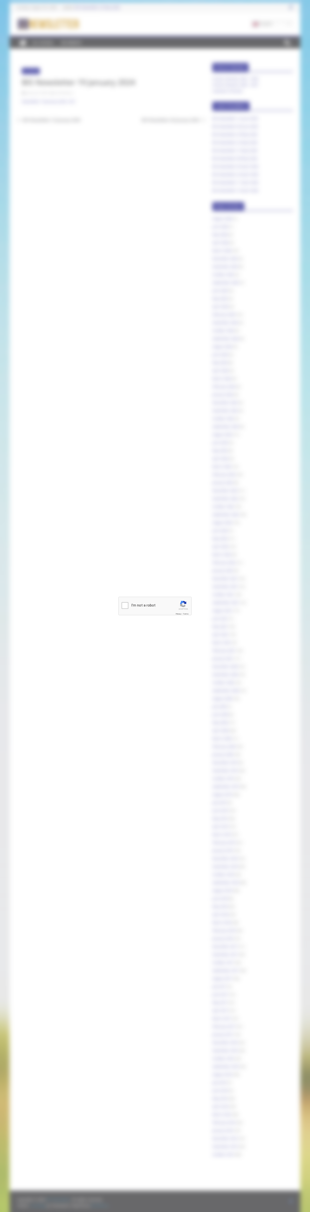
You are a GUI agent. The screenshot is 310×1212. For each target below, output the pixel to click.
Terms (186, 614)
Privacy (178, 614)
